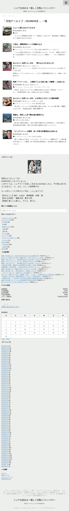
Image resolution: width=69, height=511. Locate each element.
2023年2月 (4, 361)
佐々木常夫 (32, 136)
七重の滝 (18, 120)
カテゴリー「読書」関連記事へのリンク (36, 495)
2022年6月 (4, 376)
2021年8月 (4, 395)
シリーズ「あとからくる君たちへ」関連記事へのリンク (20, 492)
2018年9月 (4, 461)
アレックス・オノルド (22, 87)
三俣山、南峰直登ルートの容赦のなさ (27, 44)
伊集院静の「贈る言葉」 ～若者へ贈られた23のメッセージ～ (21, 267)
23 (6, 333)
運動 (3, 231)
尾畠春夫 (35, 68)
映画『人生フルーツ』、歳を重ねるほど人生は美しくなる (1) (21, 263)
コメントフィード (7, 477)
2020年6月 (4, 421)
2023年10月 (5, 351)
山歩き (27, 84)
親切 (19, 70)
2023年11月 (5, 349)
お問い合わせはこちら (10, 307)
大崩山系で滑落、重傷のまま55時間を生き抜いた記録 (18, 265)
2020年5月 (4, 423)
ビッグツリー (19, 136)
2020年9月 (4, 415)
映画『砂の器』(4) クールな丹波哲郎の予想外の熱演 (18, 280)
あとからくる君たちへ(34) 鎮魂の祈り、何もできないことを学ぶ (22, 257)
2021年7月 (4, 397)
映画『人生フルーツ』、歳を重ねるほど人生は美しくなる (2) (21, 259)
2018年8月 (4, 462)
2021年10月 (5, 391)
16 (6, 329)
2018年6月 (4, 466)
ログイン (4, 473)
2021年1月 (4, 408)
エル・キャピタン (36, 87)
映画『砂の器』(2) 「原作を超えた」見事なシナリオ (18, 271)
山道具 (4, 247)
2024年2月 (4, 346)
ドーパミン (27, 68)
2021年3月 (4, 404)
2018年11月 (5, 457)
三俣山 (36, 49)
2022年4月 (4, 380)
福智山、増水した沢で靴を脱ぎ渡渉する (28, 115)
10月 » (8, 339)
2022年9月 (4, 370)
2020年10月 (5, 413)
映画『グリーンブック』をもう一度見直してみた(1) (18, 261)
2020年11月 (5, 412)
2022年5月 (4, 378)
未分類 (3, 249)
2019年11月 (5, 434)
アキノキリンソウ (20, 49)
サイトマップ (47, 490)
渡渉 (22, 120)
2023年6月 (4, 353)
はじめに (5, 240)
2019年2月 (4, 451)
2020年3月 (4, 427)
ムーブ (26, 136)
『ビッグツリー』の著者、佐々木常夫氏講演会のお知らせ (35, 131)
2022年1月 (4, 385)
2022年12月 (5, 365)
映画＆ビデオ (34, 84)
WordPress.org (6, 479)
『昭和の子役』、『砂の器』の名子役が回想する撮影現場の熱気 (22, 278)
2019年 (9, 16)
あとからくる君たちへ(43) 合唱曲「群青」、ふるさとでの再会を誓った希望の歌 (27, 274)
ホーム (6, 490)
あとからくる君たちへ (32, 66)
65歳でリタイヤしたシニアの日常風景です (34, 503)
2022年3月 (4, 381)
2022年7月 (4, 374)
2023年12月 (5, 348)
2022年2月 (4, 383)
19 (34, 329)
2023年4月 (4, 357)
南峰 (40, 49)
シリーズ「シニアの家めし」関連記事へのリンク (35, 494)
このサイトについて (7, 218)
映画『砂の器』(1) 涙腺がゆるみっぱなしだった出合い (19, 269)
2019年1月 (4, 453)
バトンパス (5, 236)
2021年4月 (4, 402)
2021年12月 (5, 387)
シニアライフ (5, 220)
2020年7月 (4, 419)
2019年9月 (4, 438)
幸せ (40, 68)
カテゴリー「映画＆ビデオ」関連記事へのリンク (48, 492)
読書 (41, 101)
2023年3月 (4, 359)
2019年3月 (4, 449)
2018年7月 (4, 464)
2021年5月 (4, 400)
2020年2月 (4, 429)
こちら (32, 191)
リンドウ (30, 49)
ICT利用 (4, 222)
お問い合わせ (56, 490)
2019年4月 (4, 447)
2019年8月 (4, 440)
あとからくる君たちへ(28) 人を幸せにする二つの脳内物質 (36, 98)
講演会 (39, 136)
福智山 (27, 120)
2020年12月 (5, 410)
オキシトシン (19, 68)
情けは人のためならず (49, 68)
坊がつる (56, 49)
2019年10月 (5, 436)
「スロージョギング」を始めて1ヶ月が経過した (16, 273)
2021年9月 (4, 393)
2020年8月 (4, 417)
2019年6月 (4, 444)
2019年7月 (4, 442)
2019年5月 (4, 445)
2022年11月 (5, 366)
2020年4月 (4, 425)
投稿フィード (5, 475)
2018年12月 (5, 455)
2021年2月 (4, 406)
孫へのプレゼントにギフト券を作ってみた (15, 282)
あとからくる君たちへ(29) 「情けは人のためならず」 (34, 63)
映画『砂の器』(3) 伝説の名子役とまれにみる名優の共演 (20, 256)
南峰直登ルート (47, 49)
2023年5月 (4, 355)
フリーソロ (45, 87)
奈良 (16, 33)
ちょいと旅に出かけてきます (24, 28)
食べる (4, 234)
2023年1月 (4, 363)
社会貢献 (60, 68)
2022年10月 (5, 368)
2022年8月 (4, 372)
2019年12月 (5, 432)
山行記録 (28, 47)
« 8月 (3, 339)
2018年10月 (5, 459)
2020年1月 (4, 430)
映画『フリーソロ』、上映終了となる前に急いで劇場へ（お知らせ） (39, 82)
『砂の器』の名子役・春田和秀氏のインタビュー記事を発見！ (21, 276)
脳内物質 (39, 103)
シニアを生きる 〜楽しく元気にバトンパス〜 (34, 8)
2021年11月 (5, 389)
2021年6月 (4, 398)
